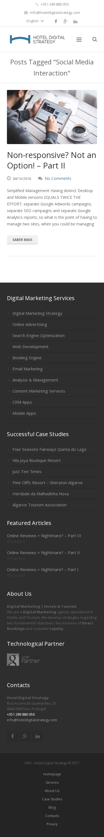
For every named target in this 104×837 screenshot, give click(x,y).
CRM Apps (22, 402)
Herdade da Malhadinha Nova (40, 493)
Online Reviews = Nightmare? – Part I (42, 569)
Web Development (30, 346)
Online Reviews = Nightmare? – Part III (44, 535)
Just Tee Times (27, 471)
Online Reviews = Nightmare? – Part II (43, 552)
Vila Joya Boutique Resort (36, 460)
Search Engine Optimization (38, 335)
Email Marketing (27, 368)
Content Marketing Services (38, 391)
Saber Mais (22, 239)
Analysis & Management (35, 380)
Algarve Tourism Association (39, 504)
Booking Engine (27, 357)
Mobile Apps (24, 413)
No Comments (58, 178)
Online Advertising (29, 324)
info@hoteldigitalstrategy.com (55, 12)
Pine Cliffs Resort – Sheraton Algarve (47, 482)
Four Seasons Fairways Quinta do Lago (49, 449)
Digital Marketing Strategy (37, 313)
